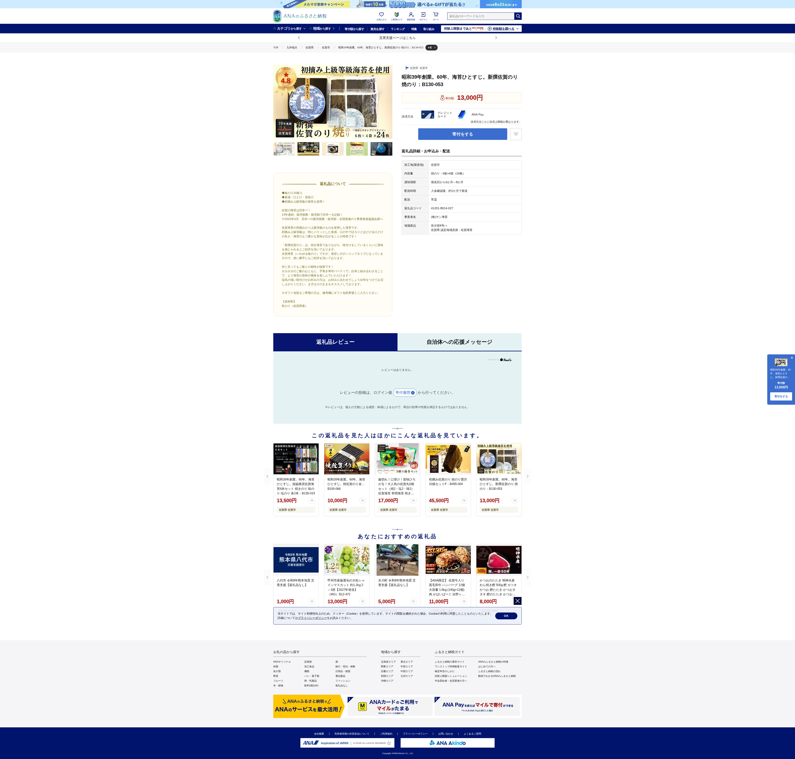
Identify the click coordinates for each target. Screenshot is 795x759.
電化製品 (340, 676)
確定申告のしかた (445, 671)
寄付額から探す (354, 29)
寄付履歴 (402, 392)
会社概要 (319, 733)
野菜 (275, 676)
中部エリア (407, 666)
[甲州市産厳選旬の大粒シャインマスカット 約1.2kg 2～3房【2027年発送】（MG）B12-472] (346, 560)
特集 (414, 29)
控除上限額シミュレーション (451, 676)
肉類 (275, 666)
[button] (299, 38)
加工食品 (309, 666)
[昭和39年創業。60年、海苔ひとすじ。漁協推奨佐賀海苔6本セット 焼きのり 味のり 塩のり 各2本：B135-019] (296, 459)
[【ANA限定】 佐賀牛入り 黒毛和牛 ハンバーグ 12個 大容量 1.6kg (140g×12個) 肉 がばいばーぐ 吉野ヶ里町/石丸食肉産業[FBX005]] (448, 560)
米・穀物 (278, 685)
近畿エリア (387, 671)
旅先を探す (377, 29)
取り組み (429, 29)
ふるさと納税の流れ (489, 671)
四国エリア (387, 676)
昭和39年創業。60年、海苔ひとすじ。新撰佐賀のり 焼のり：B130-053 (499, 484)
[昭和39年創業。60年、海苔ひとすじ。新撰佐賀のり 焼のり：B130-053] (499, 459)
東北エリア (407, 661)
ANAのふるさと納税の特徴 (493, 661)
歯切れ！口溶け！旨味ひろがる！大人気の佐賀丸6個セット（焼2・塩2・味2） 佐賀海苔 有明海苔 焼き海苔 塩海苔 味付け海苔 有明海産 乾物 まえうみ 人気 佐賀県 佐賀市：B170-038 (397, 493)
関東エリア (387, 666)
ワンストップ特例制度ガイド (451, 666)
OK (506, 615)
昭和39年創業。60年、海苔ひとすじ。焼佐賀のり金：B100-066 (346, 484)
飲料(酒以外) (311, 685)
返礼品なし (341, 685)
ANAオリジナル (282, 661)
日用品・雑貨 (342, 671)
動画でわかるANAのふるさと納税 (497, 676)
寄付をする (462, 134)
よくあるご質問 (472, 733)
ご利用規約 (386, 733)
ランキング (398, 29)
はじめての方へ (487, 666)
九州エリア (407, 676)
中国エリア (407, 671)
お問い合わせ (445, 733)
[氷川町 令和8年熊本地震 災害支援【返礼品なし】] (397, 560)
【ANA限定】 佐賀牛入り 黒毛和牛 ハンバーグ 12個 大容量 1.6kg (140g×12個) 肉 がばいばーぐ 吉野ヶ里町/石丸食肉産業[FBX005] (447, 590)
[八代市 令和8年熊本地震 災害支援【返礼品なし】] (296, 560)
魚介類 (277, 671)
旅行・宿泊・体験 (345, 666)
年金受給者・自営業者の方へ (451, 680)
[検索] (518, 16)
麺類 (306, 671)
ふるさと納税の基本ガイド (450, 661)
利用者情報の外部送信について (352, 733)
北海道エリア (388, 661)
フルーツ (278, 680)
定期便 (308, 661)
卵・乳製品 (310, 680)
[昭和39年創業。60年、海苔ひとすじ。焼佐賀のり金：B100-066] (346, 459)
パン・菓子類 (311, 676)
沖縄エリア (387, 680)
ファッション (342, 680)
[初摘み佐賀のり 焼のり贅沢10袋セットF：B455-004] (448, 459)
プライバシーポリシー (415, 733)
